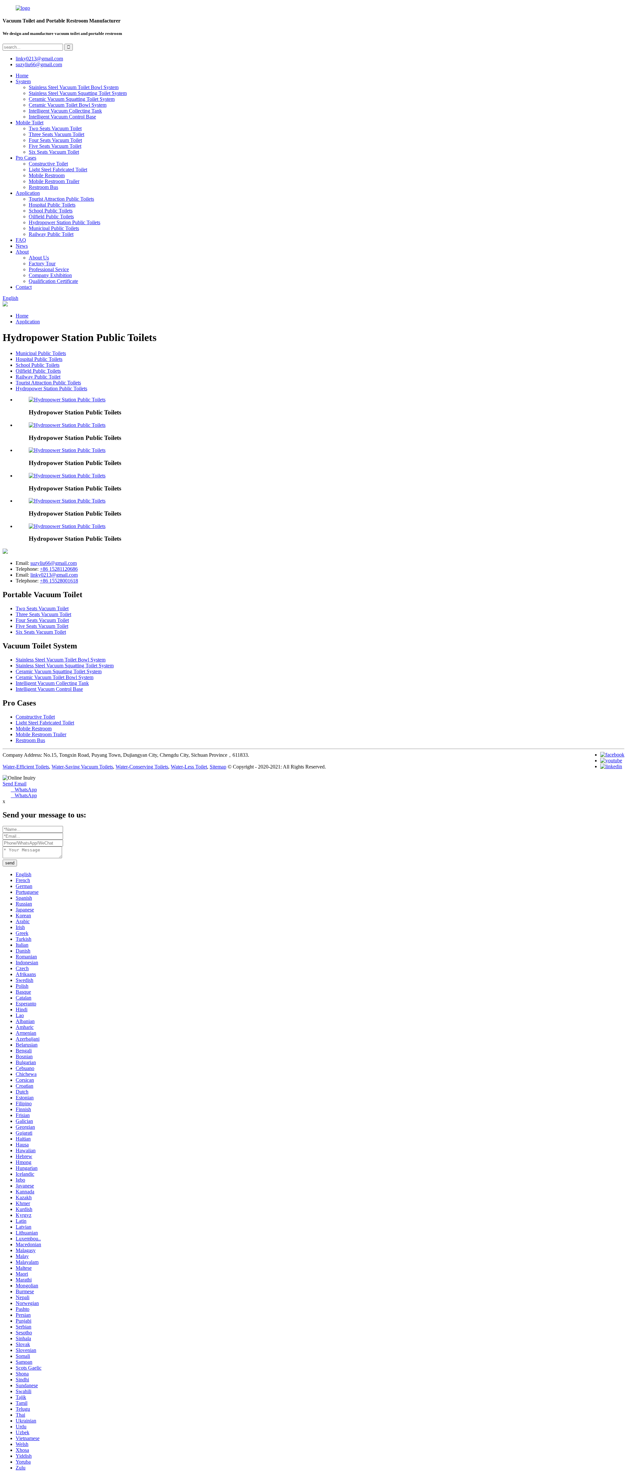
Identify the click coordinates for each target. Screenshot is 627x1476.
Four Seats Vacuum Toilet (55, 140)
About (22, 252)
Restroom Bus (43, 187)
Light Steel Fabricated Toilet (58, 169)
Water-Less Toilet (189, 766)
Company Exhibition (50, 275)
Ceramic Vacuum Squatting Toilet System (72, 99)
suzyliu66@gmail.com (39, 64)
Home (22, 75)
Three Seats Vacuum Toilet (56, 134)
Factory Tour (42, 263)
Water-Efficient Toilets (26, 766)
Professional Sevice (49, 269)
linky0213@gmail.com (39, 58)
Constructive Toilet (48, 163)
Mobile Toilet (29, 122)
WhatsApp (24, 789)
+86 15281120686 (59, 569)
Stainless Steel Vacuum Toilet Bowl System (74, 87)
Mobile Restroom (47, 175)
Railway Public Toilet (51, 234)
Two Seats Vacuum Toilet (55, 128)
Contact (24, 287)
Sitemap (218, 766)
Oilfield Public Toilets (51, 216)
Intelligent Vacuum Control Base (62, 116)
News (22, 246)
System (23, 81)
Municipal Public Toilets (54, 228)
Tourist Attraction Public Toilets (61, 199)
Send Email (14, 783)
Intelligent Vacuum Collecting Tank (65, 111)
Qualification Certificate (53, 281)
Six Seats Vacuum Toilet (54, 152)
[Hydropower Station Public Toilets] (67, 399)
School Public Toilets (50, 210)
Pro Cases (26, 158)
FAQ (21, 240)
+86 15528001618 (59, 580)
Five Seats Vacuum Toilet (55, 146)
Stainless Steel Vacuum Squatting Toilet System (78, 93)
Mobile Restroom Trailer (54, 181)
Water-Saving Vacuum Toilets (82, 766)
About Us (39, 257)
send (9, 863)
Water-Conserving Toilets (142, 766)
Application (28, 193)
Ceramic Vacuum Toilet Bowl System (67, 105)
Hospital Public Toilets (52, 205)
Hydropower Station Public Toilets (64, 222)
